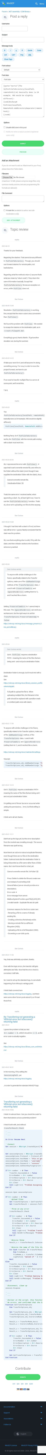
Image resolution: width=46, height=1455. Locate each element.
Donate (23, 1377)
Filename (5, 174)
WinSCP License (11, 1445)
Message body (7, 46)
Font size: (5, 75)
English (23, 1434)
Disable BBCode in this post (16, 127)
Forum (4, 11)
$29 (18, 1384)
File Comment (7, 193)
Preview (23, 152)
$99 (26, 1384)
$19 (14, 1384)
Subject (4, 35)
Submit (23, 144)
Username (5, 24)
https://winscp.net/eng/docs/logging (18, 994)
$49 (22, 1384)
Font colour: (6, 66)
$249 (31, 1384)
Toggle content (23, 1407)
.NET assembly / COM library (18, 11)
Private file (20, 212)
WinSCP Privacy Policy (29, 1445)
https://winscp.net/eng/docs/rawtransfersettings (22, 752)
